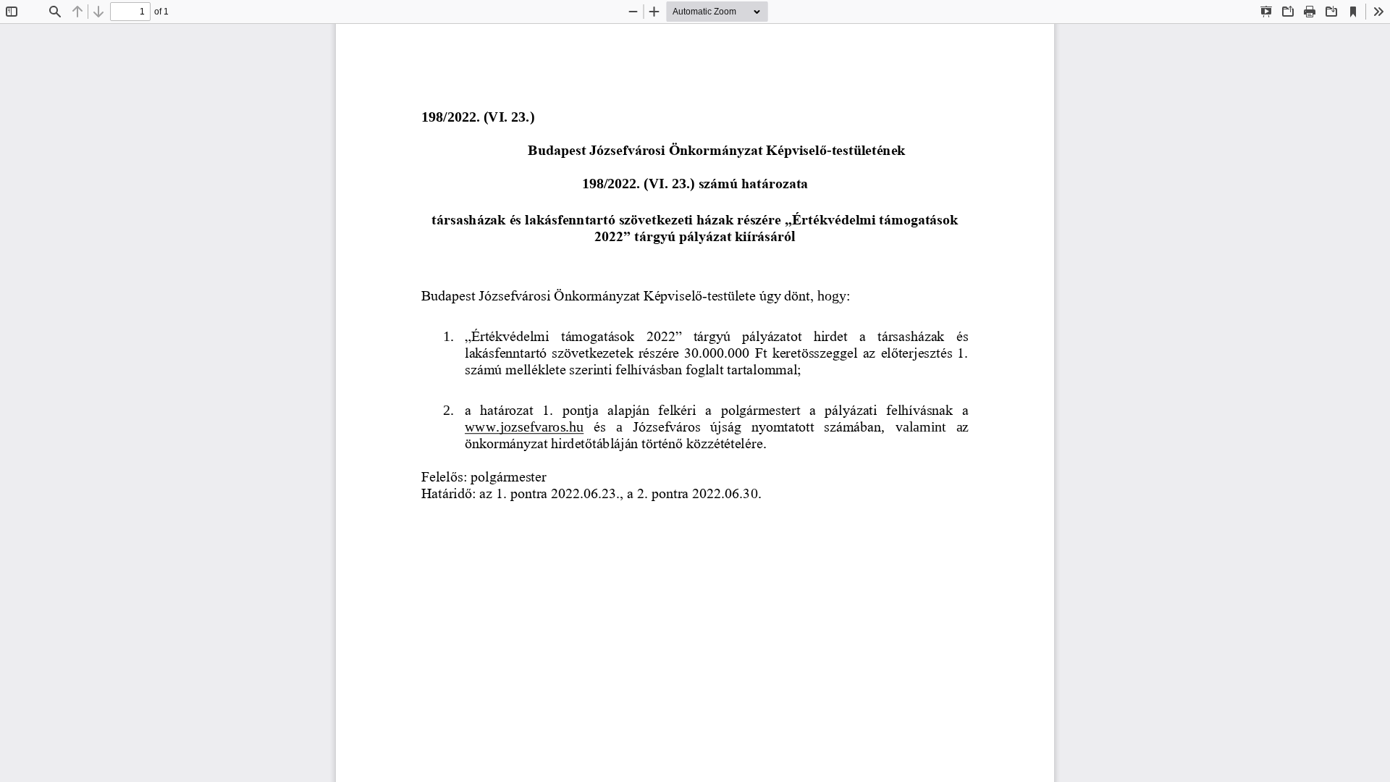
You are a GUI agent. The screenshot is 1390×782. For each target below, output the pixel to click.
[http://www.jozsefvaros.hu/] (524, 427)
